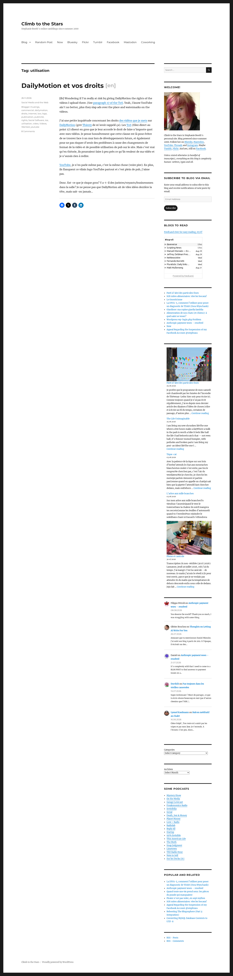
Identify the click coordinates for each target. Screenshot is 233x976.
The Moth (172, 842)
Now (60, 42)
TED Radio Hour (175, 852)
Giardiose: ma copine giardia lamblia (185, 309)
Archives (168, 769)
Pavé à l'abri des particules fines (183, 293)
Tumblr (97, 42)
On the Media (173, 798)
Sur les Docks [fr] (175, 858)
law (39, 113)
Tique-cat (172, 454)
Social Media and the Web (34, 102)
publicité (39, 117)
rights (24, 120)
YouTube (65, 164)
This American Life (176, 838)
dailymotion (41, 110)
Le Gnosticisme (174, 299)
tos (46, 120)
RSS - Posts (172, 937)
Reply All (171, 828)
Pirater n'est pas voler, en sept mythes (186, 898)
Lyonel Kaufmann (180, 712)
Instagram (192, 145)
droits (24, 113)
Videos (42, 123)
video (36, 123)
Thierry (87, 125)
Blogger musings (30, 107)
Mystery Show (174, 795)
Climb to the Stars (42, 23)
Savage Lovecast (175, 802)
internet (32, 113)
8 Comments (28, 131)
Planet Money (173, 818)
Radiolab (171, 825)
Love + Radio (173, 822)
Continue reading (200, 413)
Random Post (44, 42)
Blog (24, 42)
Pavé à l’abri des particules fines (183, 383)
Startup (170, 832)
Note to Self (172, 855)
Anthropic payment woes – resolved (185, 323)
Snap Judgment (174, 845)
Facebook (113, 42)
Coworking (148, 42)
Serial (169, 812)
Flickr (85, 42)
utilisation (26, 123)
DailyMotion (67, 125)
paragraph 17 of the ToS (108, 102)
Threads (178, 145)
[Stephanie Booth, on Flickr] (188, 111)
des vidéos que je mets (133, 120)
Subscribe (171, 208)
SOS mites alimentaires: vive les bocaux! (187, 296)
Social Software (36, 120)
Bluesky (72, 42)
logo (44, 113)
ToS (128, 125)
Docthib (175, 683)
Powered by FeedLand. (183, 276)
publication (27, 117)
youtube (35, 127)
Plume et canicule (175, 556)
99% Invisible (174, 835)
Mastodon (130, 42)
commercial (27, 110)
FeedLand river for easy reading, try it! (183, 232)
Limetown (172, 848)
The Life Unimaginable (178, 418)
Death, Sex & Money (177, 815)
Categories (169, 749)
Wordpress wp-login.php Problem (184, 319)
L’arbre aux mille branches (180, 493)
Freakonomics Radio (177, 805)
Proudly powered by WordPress (58, 962)
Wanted (25, 127)
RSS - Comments (175, 941)
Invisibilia (172, 808)
